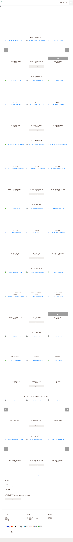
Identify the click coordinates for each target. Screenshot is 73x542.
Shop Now (13, 499)
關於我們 (6, 517)
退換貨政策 (7, 519)
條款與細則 (7, 520)
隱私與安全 (7, 521)
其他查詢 (50, 518)
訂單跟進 (50, 517)
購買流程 (6, 518)
